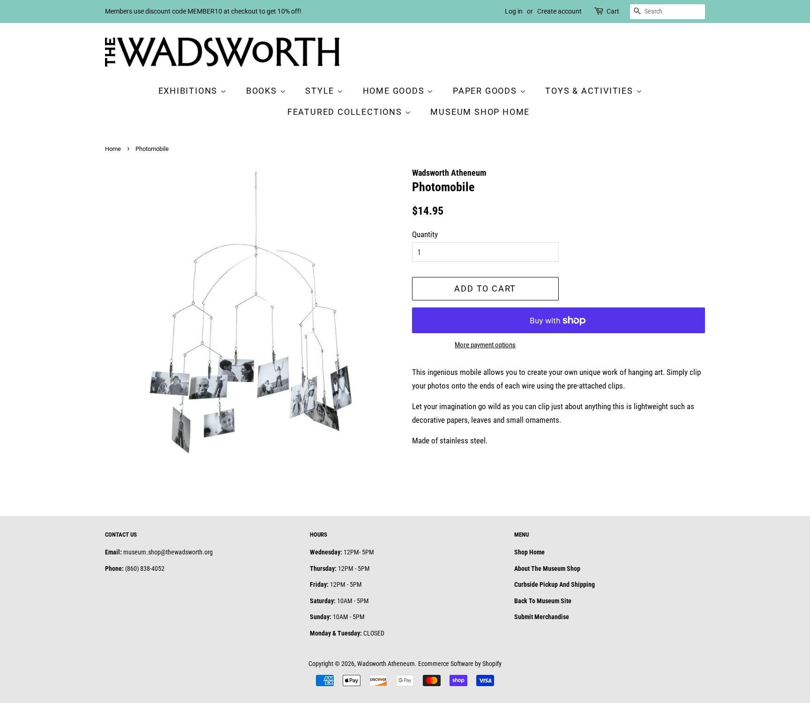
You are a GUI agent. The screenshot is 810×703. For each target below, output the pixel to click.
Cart (613, 11)
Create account (559, 11)
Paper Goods (486, 91)
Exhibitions (189, 91)
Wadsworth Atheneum (386, 664)
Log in (514, 11)
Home (113, 148)
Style (321, 91)
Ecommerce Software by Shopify (460, 664)
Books (263, 91)
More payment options (485, 345)
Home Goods (395, 91)
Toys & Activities (590, 91)
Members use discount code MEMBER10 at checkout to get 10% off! (203, 11)
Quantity (425, 234)
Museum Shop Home (480, 112)
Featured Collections (346, 112)
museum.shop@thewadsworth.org (168, 552)
